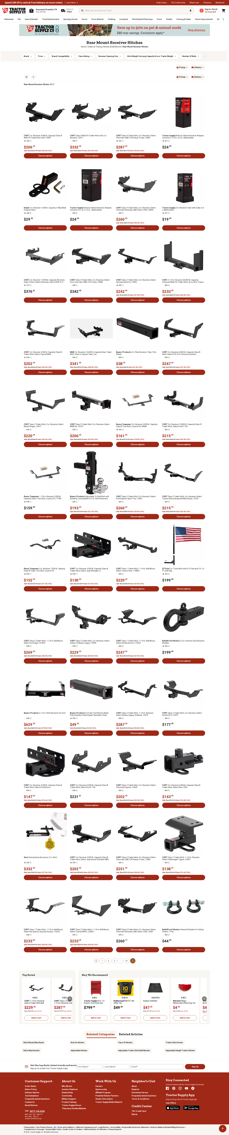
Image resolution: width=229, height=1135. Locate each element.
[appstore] (173, 1107)
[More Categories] (223, 19)
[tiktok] (192, 1088)
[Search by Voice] (190, 10)
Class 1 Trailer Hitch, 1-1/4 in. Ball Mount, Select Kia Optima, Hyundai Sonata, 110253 (43, 930)
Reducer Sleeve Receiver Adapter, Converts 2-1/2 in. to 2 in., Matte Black (183, 137)
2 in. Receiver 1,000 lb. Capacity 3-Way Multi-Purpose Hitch (45, 209)
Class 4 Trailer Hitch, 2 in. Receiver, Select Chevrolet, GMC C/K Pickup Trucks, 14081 (136, 137)
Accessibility (115, 1127)
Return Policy (31, 1089)
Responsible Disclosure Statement (135, 1127)
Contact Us (30, 1102)
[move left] (24, 998)
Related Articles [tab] (131, 1034)
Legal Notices (103, 1127)
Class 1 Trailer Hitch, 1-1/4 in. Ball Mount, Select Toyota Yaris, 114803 (135, 570)
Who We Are (67, 1086)
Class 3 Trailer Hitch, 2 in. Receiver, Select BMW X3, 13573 (90, 425)
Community (67, 1096)
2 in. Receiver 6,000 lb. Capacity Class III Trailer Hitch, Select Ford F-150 (89, 786)
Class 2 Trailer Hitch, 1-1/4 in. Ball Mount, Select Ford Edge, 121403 (43, 642)
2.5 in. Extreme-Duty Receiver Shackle (183, 642)
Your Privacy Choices (44, 1127)
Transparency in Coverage (34, 1129)
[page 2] (133, 961)
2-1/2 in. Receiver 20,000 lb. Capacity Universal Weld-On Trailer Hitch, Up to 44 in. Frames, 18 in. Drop (183, 281)
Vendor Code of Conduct (72, 1129)
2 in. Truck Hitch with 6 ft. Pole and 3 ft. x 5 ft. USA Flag (183, 570)
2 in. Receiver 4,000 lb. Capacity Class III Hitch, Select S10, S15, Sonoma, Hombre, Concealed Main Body (181, 353)
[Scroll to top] (222, 1128)
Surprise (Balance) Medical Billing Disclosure (167, 1127)
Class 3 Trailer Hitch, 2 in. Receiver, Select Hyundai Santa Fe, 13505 (136, 281)
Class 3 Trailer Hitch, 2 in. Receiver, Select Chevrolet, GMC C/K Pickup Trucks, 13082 (136, 858)
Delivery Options (32, 1092)
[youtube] (186, 1088)
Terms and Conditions (65, 1127)
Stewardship (67, 1092)
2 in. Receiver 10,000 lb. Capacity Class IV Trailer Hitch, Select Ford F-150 (182, 425)
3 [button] (114, 961)
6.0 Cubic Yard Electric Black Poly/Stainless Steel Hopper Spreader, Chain (89, 714)
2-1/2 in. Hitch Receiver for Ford (44, 713)
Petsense (207, 3)
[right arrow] (204, 56)
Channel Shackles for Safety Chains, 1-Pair (183, 930)
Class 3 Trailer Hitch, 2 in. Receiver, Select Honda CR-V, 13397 (182, 714)
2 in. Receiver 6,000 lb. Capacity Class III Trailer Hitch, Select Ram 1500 (181, 786)
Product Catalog (69, 1102)
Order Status (30, 1086)
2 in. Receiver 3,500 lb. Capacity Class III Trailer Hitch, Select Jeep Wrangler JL (89, 570)
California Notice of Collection (95, 1129)
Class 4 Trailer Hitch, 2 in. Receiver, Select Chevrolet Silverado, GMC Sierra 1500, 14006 (136, 209)
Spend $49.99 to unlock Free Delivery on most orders (34, 2)
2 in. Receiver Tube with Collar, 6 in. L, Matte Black (183, 209)
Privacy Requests (115, 1129)
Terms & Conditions (140, 1099)
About (134, 1086)
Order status (161, 3)
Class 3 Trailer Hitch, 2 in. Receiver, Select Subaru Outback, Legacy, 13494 (90, 642)
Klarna (134, 1114)
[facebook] (167, 1088)
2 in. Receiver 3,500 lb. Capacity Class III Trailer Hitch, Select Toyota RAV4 (43, 353)
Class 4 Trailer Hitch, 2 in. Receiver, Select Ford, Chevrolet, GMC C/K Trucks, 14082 (90, 281)
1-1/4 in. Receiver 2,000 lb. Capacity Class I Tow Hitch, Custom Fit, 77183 (42, 497)
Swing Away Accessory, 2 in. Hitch (40, 857)
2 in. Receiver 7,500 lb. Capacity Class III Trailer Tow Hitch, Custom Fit (44, 570)
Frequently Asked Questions (37, 1099)
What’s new (194, 3)
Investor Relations (70, 1089)
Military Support (69, 1099)
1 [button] (102, 961)
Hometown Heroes (140, 1092)
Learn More (71, 3)
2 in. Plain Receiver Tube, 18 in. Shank (136, 353)
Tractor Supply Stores (71, 1105)
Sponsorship (101, 1089)
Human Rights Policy (53, 1129)
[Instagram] (180, 1088)
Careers (99, 1086)
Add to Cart (36, 1018)
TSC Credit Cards (178, 3)
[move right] (69, 998)
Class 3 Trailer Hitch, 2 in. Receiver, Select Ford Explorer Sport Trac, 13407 (136, 497)
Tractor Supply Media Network (108, 1102)
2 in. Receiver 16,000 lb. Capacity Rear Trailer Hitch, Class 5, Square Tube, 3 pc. (91, 353)
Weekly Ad (219, 3)
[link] (83, 47)
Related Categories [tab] (100, 1034)
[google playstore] (191, 1107)
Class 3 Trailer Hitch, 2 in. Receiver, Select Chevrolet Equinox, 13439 (136, 786)
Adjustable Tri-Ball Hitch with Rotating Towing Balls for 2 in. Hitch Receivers (89, 497)
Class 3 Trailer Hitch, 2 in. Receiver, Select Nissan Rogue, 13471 (43, 425)
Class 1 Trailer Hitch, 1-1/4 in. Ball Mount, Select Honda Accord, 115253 (135, 642)
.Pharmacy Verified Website (74, 1108)
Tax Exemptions (32, 1096)
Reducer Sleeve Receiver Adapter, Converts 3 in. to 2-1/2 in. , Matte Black (91, 209)
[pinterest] (173, 1088)
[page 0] (96, 961)
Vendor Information (104, 1099)
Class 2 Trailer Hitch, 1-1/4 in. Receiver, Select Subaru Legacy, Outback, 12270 (135, 714)
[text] (135, 47)
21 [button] (127, 961)
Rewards (135, 1089)
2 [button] (108, 961)
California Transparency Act (86, 1127)
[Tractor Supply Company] (14, 11)
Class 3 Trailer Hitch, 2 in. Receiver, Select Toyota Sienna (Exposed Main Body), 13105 (182, 497)
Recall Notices (31, 1105)
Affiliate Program (103, 1092)
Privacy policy (29, 1127)
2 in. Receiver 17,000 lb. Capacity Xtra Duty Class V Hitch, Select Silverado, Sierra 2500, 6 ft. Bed (44, 281)
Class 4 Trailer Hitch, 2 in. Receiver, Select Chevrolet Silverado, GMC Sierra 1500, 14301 (136, 930)
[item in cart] (224, 10)
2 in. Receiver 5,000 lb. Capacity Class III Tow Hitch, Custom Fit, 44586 (136, 425)
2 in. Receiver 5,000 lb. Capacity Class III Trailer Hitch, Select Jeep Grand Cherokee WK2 (89, 858)
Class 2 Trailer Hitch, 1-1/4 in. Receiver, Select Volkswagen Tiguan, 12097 (181, 858)
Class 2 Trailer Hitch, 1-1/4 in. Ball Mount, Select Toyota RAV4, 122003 (89, 930)
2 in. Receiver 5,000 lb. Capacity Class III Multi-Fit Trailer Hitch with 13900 (43, 137)
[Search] (82, 10)
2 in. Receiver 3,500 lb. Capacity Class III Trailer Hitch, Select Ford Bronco (43, 786)
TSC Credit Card (139, 1111)
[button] (77, 2)
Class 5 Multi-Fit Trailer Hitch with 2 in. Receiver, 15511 (88, 137)
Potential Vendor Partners (107, 1096)
